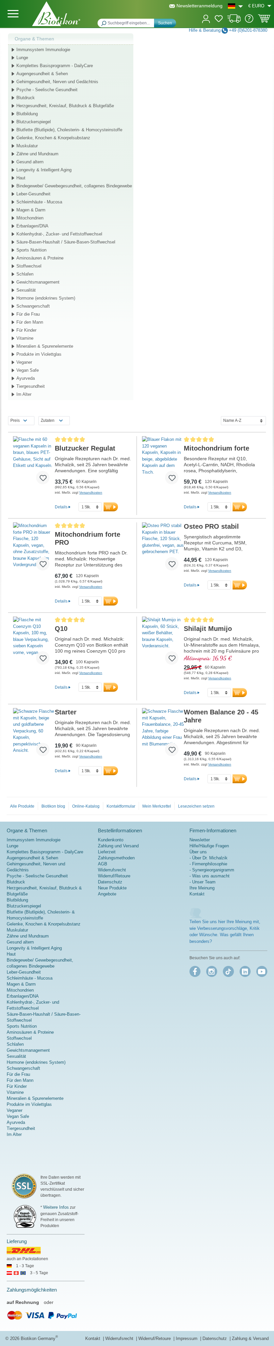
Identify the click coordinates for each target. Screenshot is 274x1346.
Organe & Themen (34, 38)
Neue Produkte (112, 887)
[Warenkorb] (264, 20)
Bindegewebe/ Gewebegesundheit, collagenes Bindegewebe (74, 185)
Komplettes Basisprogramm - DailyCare (54, 65)
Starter (66, 712)
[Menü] (13, 14)
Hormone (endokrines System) (45, 298)
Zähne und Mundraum (37, 153)
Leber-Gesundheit (33, 193)
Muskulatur (27, 145)
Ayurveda (25, 378)
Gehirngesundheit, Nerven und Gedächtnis (57, 81)
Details (61, 507)
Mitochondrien (29, 217)
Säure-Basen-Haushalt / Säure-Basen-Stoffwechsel (65, 241)
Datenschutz (110, 881)
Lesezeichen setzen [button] (196, 806)
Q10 (61, 628)
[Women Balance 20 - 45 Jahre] (163, 735)
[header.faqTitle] (249, 21)
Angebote (107, 893)
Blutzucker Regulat (85, 448)
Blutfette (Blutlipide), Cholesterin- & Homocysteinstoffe (69, 129)
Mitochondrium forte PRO (87, 538)
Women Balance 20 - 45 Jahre (221, 716)
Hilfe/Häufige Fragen (209, 845)
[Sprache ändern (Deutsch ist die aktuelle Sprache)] (235, 6)
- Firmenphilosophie (208, 863)
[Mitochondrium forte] (163, 463)
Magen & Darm (30, 209)
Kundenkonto (110, 839)
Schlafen (24, 274)
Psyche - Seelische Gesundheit (47, 89)
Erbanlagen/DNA (32, 225)
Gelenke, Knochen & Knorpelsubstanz (53, 137)
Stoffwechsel (28, 266)
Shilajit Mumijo (208, 628)
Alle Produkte (22, 806)
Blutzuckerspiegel (33, 121)
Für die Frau (28, 314)
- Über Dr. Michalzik (208, 857)
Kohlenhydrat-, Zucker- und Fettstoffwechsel (59, 233)
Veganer (24, 362)
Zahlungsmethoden (116, 857)
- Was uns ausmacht (209, 875)
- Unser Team (202, 881)
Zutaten (47, 420)
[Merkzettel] (219, 19)
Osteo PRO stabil (211, 526)
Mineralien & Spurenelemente (44, 346)
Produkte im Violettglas (38, 354)
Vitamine (24, 338)
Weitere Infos (56, 1207)
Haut (20, 177)
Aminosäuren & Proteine (39, 258)
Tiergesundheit (30, 386)
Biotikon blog (53, 806)
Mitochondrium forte (216, 448)
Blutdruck (25, 97)
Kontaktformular (121, 806)
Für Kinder (26, 330)
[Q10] (34, 643)
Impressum (187, 1338)
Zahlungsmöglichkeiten (32, 1290)
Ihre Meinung (202, 887)
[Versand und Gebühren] (234, 21)
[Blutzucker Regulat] (34, 463)
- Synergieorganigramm (211, 869)
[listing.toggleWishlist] (42, 477)
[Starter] (34, 735)
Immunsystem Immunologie (43, 49)
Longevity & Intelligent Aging (44, 169)
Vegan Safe (27, 370)
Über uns (198, 851)
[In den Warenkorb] (111, 506)
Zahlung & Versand (250, 1338)
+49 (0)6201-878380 (248, 30)
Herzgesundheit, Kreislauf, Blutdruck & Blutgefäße (65, 105)
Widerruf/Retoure (114, 875)
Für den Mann (29, 322)
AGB (102, 863)
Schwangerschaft (33, 306)
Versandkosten (90, 492)
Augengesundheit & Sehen (42, 73)
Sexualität (26, 290)
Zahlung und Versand (118, 845)
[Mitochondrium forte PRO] (34, 549)
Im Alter (23, 394)
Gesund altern (29, 161)
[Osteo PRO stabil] (163, 549)
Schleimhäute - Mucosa (39, 201)
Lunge (22, 57)
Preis (15, 420)
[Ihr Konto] (206, 18)
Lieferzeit (107, 851)
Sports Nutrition (31, 250)
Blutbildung (27, 113)
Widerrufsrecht (112, 869)
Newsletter (199, 839)
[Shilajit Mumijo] (163, 643)
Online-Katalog (86, 806)
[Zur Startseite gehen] (56, 13)
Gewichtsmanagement (37, 282)
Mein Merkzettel (156, 806)
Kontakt (196, 893)
